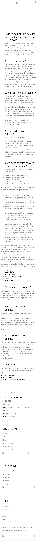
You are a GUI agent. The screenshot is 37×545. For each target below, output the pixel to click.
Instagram (5, 509)
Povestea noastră (8, 471)
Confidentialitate (7, 443)
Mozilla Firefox (9, 272)
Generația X (6, 474)
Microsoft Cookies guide (8, 375)
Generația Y (6, 477)
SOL (3, 519)
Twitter (4, 513)
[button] (34, 3)
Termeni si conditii (8, 450)
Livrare (4, 433)
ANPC (4, 516)
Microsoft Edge (10, 274)
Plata (4, 440)
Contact (5, 484)
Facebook (5, 506)
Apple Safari (9, 281)
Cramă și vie (6, 481)
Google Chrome (10, 270)
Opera (7, 278)
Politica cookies (7, 446)
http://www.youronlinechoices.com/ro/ (13, 379)
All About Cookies (6, 377)
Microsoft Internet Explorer (13, 276)
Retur (4, 437)
